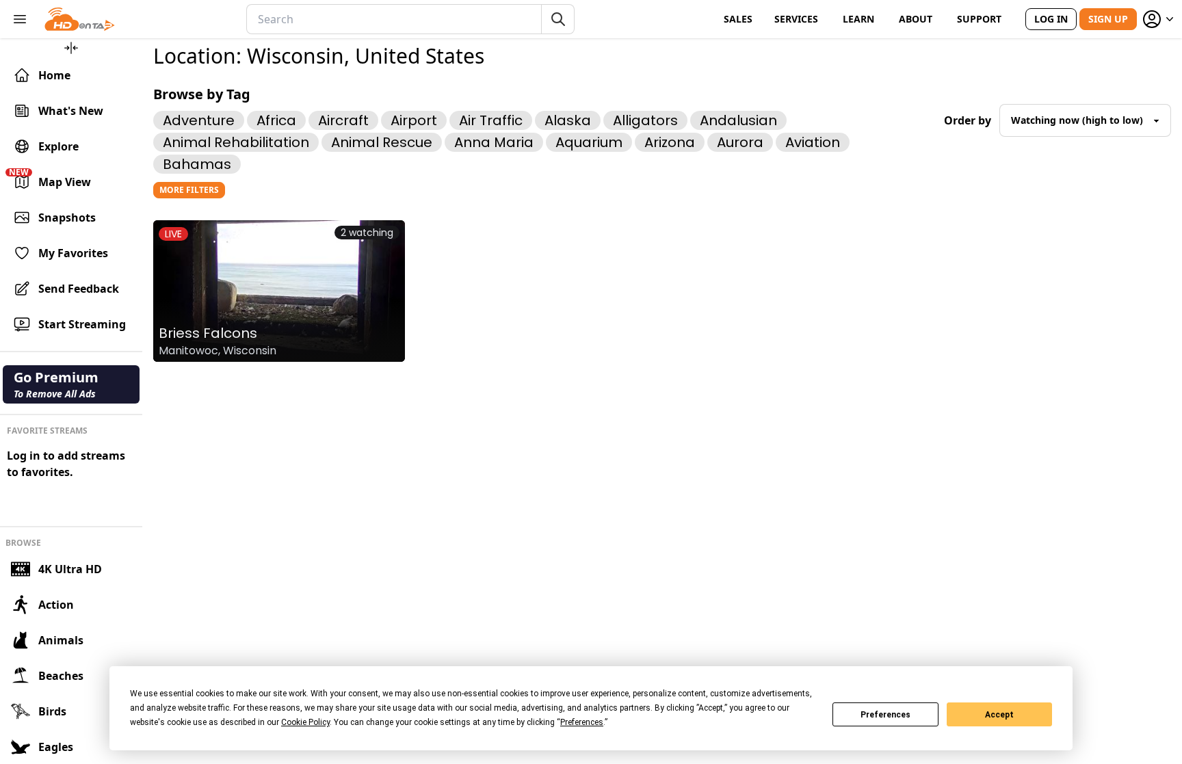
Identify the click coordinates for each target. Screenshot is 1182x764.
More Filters (189, 190)
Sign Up (1108, 18)
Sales (738, 18)
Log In (1051, 18)
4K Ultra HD (70, 569)
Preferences (885, 715)
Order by (967, 120)
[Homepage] (79, 19)
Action (56, 604)
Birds (52, 711)
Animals (60, 640)
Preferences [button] (581, 722)
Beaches (60, 675)
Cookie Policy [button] (305, 722)
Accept (999, 715)
